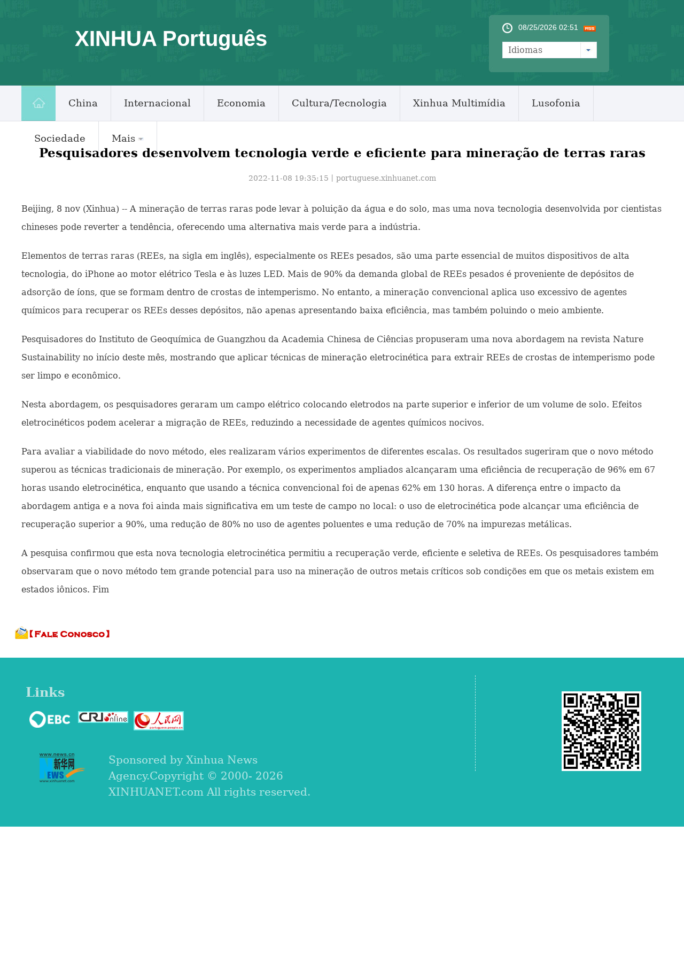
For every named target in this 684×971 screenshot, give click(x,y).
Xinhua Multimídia (459, 103)
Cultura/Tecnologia (339, 103)
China (83, 103)
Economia (241, 103)
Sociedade (60, 138)
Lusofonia (556, 103)
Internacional (157, 103)
